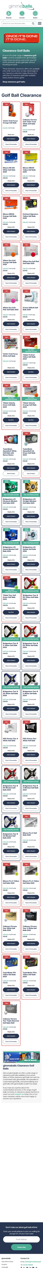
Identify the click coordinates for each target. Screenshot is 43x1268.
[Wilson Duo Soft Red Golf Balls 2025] (31, 250)
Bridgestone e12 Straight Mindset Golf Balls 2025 (29, 501)
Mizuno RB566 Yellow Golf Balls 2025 (29, 170)
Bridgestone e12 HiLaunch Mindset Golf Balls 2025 (10, 501)
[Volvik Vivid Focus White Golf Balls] (11, 343)
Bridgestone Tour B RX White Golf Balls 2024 (30, 645)
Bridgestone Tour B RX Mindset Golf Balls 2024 (10, 788)
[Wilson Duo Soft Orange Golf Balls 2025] (11, 250)
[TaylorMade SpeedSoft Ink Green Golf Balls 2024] (31, 439)
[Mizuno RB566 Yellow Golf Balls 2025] (31, 158)
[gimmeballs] (21, 6)
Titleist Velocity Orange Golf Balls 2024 (29, 405)
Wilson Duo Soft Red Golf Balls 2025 (31, 262)
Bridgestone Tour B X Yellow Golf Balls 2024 (10, 645)
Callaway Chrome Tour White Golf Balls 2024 (10, 928)
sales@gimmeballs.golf (33, 1262)
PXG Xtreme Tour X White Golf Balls (10, 740)
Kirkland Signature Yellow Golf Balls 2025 (30, 216)
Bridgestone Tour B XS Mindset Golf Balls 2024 (10, 836)
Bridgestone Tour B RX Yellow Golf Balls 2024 (30, 597)
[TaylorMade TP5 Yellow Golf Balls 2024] (11, 963)
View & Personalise (11, 144)
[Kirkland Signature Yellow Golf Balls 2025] (31, 204)
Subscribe (21, 1247)
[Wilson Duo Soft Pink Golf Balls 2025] (11, 297)
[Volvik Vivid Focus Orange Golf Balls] (11, 110)
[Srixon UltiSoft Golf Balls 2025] (31, 297)
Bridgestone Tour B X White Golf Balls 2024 (30, 693)
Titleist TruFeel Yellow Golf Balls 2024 (29, 357)
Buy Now (31, 372)
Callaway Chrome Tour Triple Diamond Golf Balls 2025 (11, 1021)
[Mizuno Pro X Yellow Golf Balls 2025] (31, 870)
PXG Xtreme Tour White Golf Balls (29, 740)
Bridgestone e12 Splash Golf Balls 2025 (29, 549)
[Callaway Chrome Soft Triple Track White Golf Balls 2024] (31, 110)
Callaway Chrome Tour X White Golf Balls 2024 (30, 928)
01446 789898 (28, 1265)
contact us (19, 1094)
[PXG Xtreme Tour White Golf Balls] (31, 728)
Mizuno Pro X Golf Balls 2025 (30, 834)
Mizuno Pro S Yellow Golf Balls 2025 (11, 882)
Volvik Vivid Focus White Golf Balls (10, 355)
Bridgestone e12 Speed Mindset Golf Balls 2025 (10, 549)
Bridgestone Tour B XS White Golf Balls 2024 (10, 693)
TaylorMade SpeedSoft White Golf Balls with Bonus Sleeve (9, 452)
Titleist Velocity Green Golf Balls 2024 (9, 405)
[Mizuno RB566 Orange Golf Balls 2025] (11, 204)
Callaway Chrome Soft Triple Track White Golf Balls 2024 (30, 123)
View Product (11, 473)
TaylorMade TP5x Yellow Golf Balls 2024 (30, 975)
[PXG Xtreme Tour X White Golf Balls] (11, 728)
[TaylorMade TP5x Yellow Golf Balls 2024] (31, 963)
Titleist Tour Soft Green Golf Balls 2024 (9, 597)
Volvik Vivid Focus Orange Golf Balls (10, 122)
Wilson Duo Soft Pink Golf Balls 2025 (10, 309)
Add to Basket (11, 139)
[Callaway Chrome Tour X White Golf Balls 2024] (31, 916)
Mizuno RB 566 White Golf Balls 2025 (9, 170)
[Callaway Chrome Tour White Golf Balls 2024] (11, 916)
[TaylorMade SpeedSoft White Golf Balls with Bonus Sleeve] (11, 439)
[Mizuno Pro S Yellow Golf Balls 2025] (11, 870)
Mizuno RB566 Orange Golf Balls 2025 (9, 216)
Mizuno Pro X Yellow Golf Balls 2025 (31, 882)
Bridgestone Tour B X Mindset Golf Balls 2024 (30, 788)
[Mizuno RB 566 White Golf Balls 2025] (11, 158)
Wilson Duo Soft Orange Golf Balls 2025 (9, 263)
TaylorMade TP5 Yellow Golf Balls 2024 (9, 975)
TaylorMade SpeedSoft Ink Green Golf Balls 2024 (29, 452)
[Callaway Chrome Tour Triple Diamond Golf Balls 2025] (11, 1009)
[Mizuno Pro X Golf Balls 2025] (31, 822)
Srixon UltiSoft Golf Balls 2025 (30, 309)
